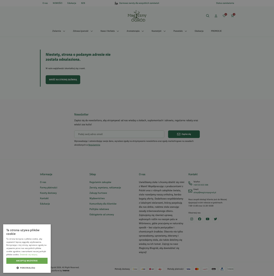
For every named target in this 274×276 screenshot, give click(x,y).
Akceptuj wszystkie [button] (27, 260)
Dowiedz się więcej (28, 254)
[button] (27, 268)
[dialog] (27, 248)
